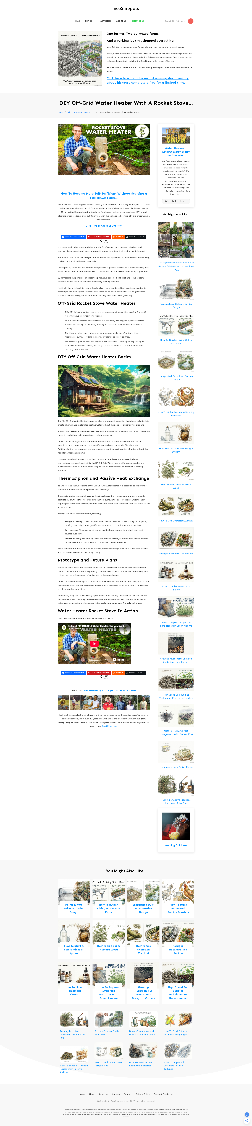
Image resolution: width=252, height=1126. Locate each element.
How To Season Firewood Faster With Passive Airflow (74, 1069)
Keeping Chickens (176, 845)
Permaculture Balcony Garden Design (74, 898)
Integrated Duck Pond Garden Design (143, 898)
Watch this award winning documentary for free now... (176, 151)
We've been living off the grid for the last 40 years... (111, 690)
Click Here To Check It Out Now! (103, 225)
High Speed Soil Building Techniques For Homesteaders (178, 983)
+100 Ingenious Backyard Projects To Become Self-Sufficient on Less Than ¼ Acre (176, 266)
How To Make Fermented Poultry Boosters (178, 898)
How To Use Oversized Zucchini (176, 520)
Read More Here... (110, 726)
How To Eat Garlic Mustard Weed (109, 939)
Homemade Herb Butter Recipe (176, 767)
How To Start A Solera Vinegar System (74, 939)
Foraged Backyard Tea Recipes (176, 553)
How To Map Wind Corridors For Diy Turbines (174, 1065)
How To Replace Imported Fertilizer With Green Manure (109, 983)
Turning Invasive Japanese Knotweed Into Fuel (73, 1034)
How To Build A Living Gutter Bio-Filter (109, 898)
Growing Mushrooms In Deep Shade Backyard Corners (143, 983)
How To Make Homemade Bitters (74, 983)
